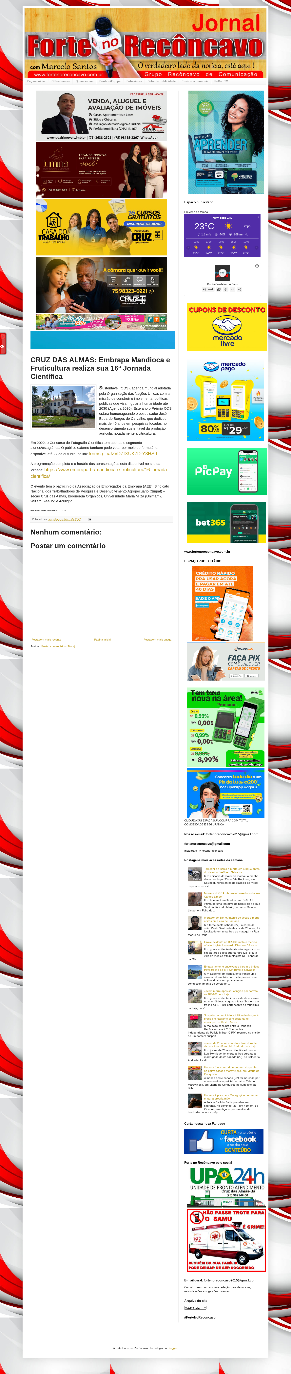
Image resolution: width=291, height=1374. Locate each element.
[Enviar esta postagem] (89, 519)
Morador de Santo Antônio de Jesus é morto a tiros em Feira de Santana (232, 919)
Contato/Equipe (110, 81)
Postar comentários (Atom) (58, 646)
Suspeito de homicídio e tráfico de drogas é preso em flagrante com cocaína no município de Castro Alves (231, 1019)
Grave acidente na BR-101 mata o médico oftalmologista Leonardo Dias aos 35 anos (230, 943)
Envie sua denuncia (195, 81)
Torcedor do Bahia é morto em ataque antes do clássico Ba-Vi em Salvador (232, 870)
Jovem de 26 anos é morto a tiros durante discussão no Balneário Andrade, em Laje (230, 1044)
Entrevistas (134, 81)
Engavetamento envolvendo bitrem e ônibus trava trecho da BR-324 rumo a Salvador (231, 968)
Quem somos (84, 81)
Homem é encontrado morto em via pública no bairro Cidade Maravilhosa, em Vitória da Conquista (231, 1071)
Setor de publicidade (162, 81)
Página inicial (36, 81)
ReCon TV (221, 81)
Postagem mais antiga (157, 639)
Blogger (172, 1348)
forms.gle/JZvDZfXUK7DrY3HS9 (123, 453)
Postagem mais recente (46, 639)
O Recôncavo (60, 81)
